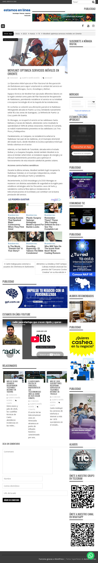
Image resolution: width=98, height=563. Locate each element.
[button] (90, 555)
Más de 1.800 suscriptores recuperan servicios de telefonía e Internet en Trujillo (56, 387)
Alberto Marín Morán (30, 78)
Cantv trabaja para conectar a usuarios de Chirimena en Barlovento (18, 265)
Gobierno (29, 373)
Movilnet (48, 78)
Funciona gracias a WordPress (51, 559)
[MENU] (3, 26)
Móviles (36, 373)
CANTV (9, 403)
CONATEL (31, 409)
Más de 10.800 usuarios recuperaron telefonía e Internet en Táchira (12, 386)
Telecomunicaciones (10, 40)
